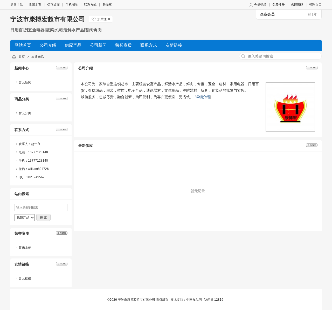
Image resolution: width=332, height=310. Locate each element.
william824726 (38, 169)
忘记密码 (297, 4)
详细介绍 (203, 97)
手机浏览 (72, 4)
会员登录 (260, 4)
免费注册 (278, 4)
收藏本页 (35, 4)
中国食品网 (194, 299)
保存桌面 (53, 4)
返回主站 (16, 4)
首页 (22, 57)
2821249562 (35, 177)
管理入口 (315, 4)
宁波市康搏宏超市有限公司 (47, 19)
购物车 (107, 4)
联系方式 (90, 4)
